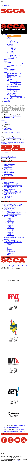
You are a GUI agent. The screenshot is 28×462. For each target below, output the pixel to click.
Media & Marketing (12, 94)
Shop (5, 68)
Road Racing (10, 52)
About (5, 72)
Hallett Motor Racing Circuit (13, 138)
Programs (6, 34)
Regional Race (17, 116)
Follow (3, 120)
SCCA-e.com (20, 427)
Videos (9, 62)
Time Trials (10, 47)
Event (5, 122)
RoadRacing (8, 116)
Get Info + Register (19, 149)
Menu (3, 179)
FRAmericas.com (19, 429)
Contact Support (22, 265)
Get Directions (7, 149)
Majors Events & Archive (10, 216)
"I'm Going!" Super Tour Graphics (13, 242)
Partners (9, 80)
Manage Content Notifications (12, 132)
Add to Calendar (7, 147)
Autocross (9, 40)
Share (4, 135)
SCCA (5, 125)
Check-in (16, 147)
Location (6, 152)
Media (5, 61)
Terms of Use (4, 265)
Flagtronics (7, 211)
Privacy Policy (13, 265)
